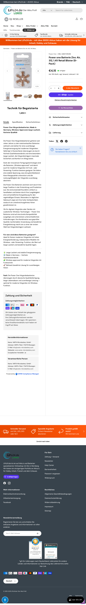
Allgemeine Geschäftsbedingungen (58, 494)
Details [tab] (6, 122)
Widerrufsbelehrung (52, 502)
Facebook (7, 502)
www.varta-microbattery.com (25, 350)
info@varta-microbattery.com (23, 347)
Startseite (6, 48)
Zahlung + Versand (52, 457)
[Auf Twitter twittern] (57, 141)
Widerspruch (50, 478)
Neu (12, 26)
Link (44, 566)
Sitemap (48, 511)
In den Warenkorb (72, 88)
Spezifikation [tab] (17, 122)
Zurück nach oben (43, 441)
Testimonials (15, 30)
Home (5, 26)
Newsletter (49, 461)
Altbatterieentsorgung (11, 498)
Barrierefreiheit (50, 469)
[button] (81, 18)
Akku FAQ (45, 26)
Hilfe (5, 30)
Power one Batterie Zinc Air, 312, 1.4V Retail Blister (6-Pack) (23, 48)
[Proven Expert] (51, 551)
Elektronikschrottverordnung (14, 494)
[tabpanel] (22, 206)
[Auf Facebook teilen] (61, 141)
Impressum (49, 506)
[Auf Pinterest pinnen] (66, 141)
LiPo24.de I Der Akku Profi (18, 591)
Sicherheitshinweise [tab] (34, 122)
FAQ (68, 2)
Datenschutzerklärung (53, 498)
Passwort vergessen (52, 474)
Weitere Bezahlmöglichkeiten (66, 100)
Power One (52, 54)
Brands (60, 2)
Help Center (49, 465)
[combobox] (61, 10)
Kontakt (54, 26)
